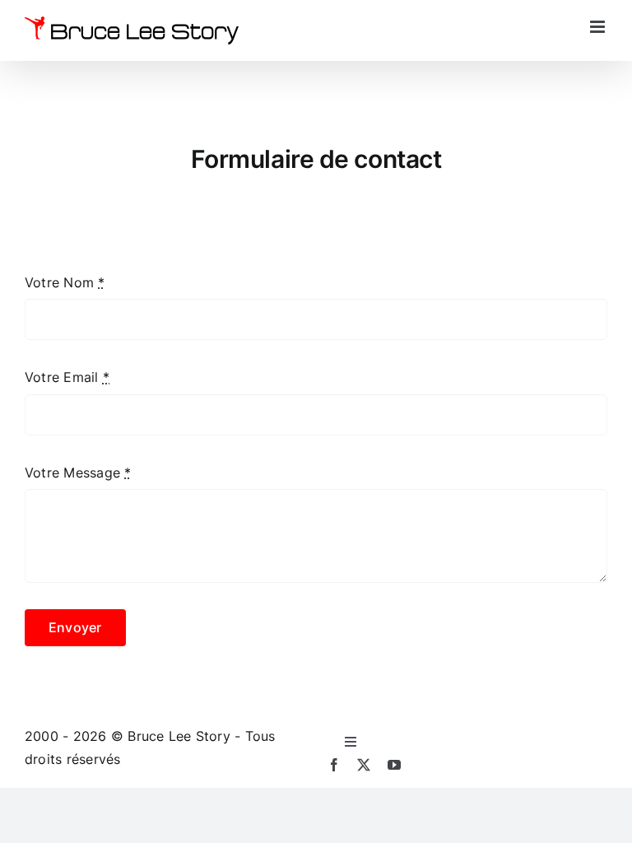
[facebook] (334, 764)
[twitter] (363, 764)
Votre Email (67, 377)
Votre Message (78, 472)
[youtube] (394, 764)
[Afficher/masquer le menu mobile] (598, 26)
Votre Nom (65, 282)
